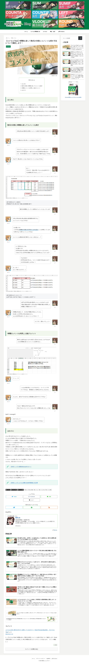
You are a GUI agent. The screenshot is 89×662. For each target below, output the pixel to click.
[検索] (80, 38)
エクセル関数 (20, 489)
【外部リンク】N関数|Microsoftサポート (20, 466)
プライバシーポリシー (40, 658)
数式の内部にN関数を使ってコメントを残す (32, 86)
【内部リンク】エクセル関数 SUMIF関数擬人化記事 (24, 482)
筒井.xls (17, 518)
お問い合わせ (54, 658)
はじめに (24, 84)
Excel (26, 489)
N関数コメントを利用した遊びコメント (31, 88)
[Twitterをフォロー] (14, 507)
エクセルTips (14, 489)
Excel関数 (31, 489)
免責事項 (48, 658)
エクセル (8, 489)
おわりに (24, 90)
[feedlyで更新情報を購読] (31, 507)
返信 (56, 645)
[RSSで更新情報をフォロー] (49, 507)
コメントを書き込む (31, 649)
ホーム (33, 658)
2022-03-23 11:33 (9, 634)
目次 (30, 80)
